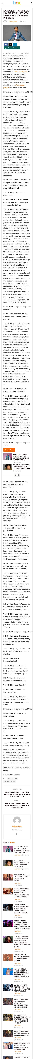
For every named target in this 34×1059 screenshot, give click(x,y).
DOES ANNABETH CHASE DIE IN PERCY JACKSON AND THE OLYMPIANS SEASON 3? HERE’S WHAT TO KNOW (22, 925)
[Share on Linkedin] (15, 44)
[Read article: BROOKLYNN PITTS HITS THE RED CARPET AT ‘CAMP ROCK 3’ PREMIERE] (8, 877)
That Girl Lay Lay (20, 71)
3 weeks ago (18, 885)
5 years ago (23, 21)
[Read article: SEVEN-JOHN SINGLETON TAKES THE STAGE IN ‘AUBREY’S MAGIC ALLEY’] (7, 467)
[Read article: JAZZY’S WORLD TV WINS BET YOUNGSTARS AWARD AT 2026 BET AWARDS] (8, 957)
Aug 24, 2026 (18, 462)
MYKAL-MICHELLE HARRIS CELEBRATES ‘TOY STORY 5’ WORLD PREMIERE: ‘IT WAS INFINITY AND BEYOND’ (21, 973)
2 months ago (19, 951)
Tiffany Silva (13, 21)
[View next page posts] (18, 474)
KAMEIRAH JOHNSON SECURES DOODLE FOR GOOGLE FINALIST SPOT (22, 1033)
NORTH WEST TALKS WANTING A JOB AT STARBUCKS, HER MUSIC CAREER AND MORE (21, 457)
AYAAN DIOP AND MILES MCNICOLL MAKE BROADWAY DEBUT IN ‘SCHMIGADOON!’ (22, 1046)
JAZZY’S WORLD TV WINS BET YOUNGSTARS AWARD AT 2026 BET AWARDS (22, 958)
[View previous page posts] (15, 474)
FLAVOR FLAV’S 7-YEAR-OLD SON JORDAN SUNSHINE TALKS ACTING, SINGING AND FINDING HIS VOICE (22, 893)
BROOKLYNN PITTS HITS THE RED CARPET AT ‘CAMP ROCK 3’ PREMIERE (22, 878)
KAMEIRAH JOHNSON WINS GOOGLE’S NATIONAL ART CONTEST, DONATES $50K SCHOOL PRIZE (21, 1003)
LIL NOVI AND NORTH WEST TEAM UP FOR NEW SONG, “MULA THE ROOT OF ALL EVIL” (22, 988)
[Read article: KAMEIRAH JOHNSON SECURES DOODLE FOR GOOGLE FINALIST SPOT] (8, 1033)
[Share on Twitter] (10, 44)
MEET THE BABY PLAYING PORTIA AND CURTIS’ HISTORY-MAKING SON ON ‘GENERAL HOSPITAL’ (21, 909)
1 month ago (18, 933)
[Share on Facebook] (6, 44)
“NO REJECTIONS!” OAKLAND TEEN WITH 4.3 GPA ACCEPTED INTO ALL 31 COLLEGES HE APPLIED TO (22, 1019)
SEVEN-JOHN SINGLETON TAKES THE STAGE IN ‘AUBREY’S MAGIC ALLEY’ (21, 466)
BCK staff (18, 855)
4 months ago (19, 1027)
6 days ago (26, 855)
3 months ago (19, 981)
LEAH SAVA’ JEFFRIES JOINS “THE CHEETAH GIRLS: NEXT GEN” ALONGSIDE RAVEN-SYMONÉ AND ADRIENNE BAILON (22, 942)
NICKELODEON (12, 779)
